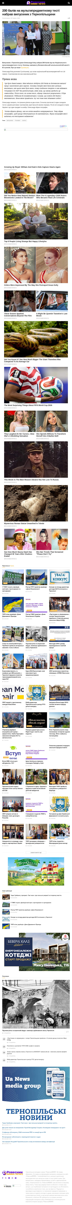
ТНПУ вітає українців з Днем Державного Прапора (11, 615)
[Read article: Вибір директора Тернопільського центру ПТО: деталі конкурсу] (36, 692)
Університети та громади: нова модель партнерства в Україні (12, 842)
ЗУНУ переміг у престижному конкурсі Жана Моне (11, 703)
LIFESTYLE (54, 610)
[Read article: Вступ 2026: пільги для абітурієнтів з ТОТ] (13, 751)
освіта (24, 120)
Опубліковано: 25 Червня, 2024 (11, 18)
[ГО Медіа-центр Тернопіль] (7, 1186)
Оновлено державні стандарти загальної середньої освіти (59, 746)
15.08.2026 (52, 738)
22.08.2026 (52, 622)
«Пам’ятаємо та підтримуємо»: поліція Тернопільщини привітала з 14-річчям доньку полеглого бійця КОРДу (59, 617)
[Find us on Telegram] (9, 1178)
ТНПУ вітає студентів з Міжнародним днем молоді (58, 842)
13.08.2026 (52, 750)
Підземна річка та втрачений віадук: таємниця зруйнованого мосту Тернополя (36, 646)
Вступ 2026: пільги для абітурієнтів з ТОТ (9, 762)
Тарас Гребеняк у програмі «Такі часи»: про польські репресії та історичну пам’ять (36, 895)
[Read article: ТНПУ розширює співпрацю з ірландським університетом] (36, 831)
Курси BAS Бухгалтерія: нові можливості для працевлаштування (35, 673)
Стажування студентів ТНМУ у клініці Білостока (36, 815)
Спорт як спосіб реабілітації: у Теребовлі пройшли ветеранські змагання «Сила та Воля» (13, 646)
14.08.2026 (5, 765)
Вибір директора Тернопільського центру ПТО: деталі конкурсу (35, 704)
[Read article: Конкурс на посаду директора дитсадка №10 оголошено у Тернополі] (60, 577)
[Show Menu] (3, 3)
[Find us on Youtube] (15, 1178)
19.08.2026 (52, 650)
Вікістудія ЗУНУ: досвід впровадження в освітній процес (57, 646)
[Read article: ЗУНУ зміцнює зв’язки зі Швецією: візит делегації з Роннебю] (13, 804)
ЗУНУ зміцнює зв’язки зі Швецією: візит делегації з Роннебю (11, 816)
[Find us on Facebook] (2, 1178)
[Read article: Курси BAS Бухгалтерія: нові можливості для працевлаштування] (36, 661)
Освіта (29, 583)
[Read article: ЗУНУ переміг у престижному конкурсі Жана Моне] (13, 692)
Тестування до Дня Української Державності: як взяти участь (59, 815)
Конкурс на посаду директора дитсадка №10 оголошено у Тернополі (59, 589)
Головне (17, 120)
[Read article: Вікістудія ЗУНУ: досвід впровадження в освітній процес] (60, 634)
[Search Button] (69, 3)
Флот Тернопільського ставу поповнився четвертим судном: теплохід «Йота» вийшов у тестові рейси (59, 733)
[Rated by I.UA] (17, 1186)
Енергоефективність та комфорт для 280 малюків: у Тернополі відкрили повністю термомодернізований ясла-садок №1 (12, 675)
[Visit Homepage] (36, 3)
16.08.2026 (29, 736)
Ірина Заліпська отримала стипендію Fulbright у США (35, 762)
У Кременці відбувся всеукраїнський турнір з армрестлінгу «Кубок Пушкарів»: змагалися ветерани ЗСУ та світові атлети (13, 734)
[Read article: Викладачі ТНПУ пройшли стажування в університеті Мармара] (60, 777)
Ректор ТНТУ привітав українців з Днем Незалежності (36, 588)
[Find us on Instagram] (12, 1178)
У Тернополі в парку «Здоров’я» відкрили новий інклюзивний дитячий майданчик (36, 788)
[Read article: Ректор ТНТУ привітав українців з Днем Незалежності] (36, 577)
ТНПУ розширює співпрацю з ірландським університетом (35, 842)
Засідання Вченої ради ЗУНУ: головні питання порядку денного (58, 704)
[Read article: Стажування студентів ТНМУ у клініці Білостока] (36, 804)
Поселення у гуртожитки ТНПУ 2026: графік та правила (23, 1046)
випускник (10, 120)
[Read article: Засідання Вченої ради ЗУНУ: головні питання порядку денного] (60, 692)
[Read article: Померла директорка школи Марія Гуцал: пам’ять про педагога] (36, 720)
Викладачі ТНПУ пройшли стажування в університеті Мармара (58, 788)
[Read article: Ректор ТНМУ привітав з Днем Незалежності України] (36, 604)
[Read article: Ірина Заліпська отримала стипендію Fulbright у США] (36, 751)
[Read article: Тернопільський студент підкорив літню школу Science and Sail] (13, 777)
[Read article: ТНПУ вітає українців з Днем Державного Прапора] (13, 604)
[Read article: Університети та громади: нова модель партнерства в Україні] (13, 831)
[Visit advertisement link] (36, 871)
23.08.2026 (5, 593)
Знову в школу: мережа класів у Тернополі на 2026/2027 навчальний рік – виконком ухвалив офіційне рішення (37, 1052)
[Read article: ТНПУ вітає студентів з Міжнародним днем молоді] (60, 831)
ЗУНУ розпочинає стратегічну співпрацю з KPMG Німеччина (59, 672)
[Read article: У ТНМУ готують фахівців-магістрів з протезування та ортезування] (13, 577)
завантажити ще (36, 852)
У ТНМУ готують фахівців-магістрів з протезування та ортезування (11, 589)
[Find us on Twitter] (5, 1178)
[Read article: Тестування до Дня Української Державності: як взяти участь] (60, 804)
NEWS (5, 583)
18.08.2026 (5, 681)
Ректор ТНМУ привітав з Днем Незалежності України (35, 615)
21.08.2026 (29, 650)
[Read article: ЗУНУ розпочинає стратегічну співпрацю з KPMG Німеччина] (60, 661)
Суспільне (25, 67)
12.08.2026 (29, 818)
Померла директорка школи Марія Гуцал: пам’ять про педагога (35, 732)
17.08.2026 (5, 707)
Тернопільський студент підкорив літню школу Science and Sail (12, 788)
